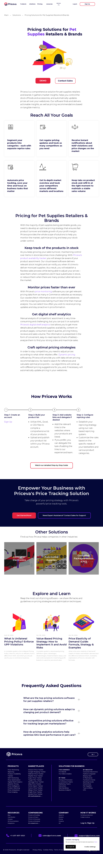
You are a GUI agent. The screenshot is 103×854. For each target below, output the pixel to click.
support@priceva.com (89, 836)
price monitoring (43, 291)
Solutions (17, 15)
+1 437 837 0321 (17, 836)
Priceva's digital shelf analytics (35, 324)
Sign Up (8, 422)
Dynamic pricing (66, 354)
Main (6, 15)
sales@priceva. (50, 836)
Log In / (84, 823)
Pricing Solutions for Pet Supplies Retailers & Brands (47, 15)
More (95, 842)
